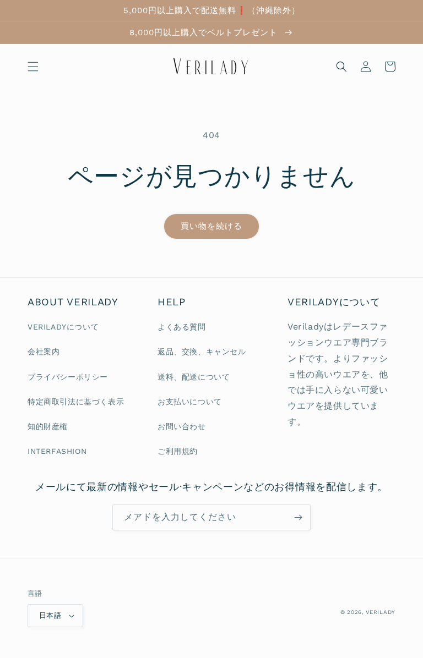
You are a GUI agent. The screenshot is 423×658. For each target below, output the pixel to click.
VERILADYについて (63, 326)
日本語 (50, 615)
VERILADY (380, 612)
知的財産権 (48, 426)
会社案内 (43, 351)
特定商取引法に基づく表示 (76, 401)
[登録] (298, 517)
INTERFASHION (57, 451)
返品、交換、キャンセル (202, 351)
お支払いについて (190, 401)
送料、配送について (194, 376)
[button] (33, 66)
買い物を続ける (211, 226)
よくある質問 (182, 326)
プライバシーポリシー (68, 376)
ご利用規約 (178, 451)
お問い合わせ (182, 426)
